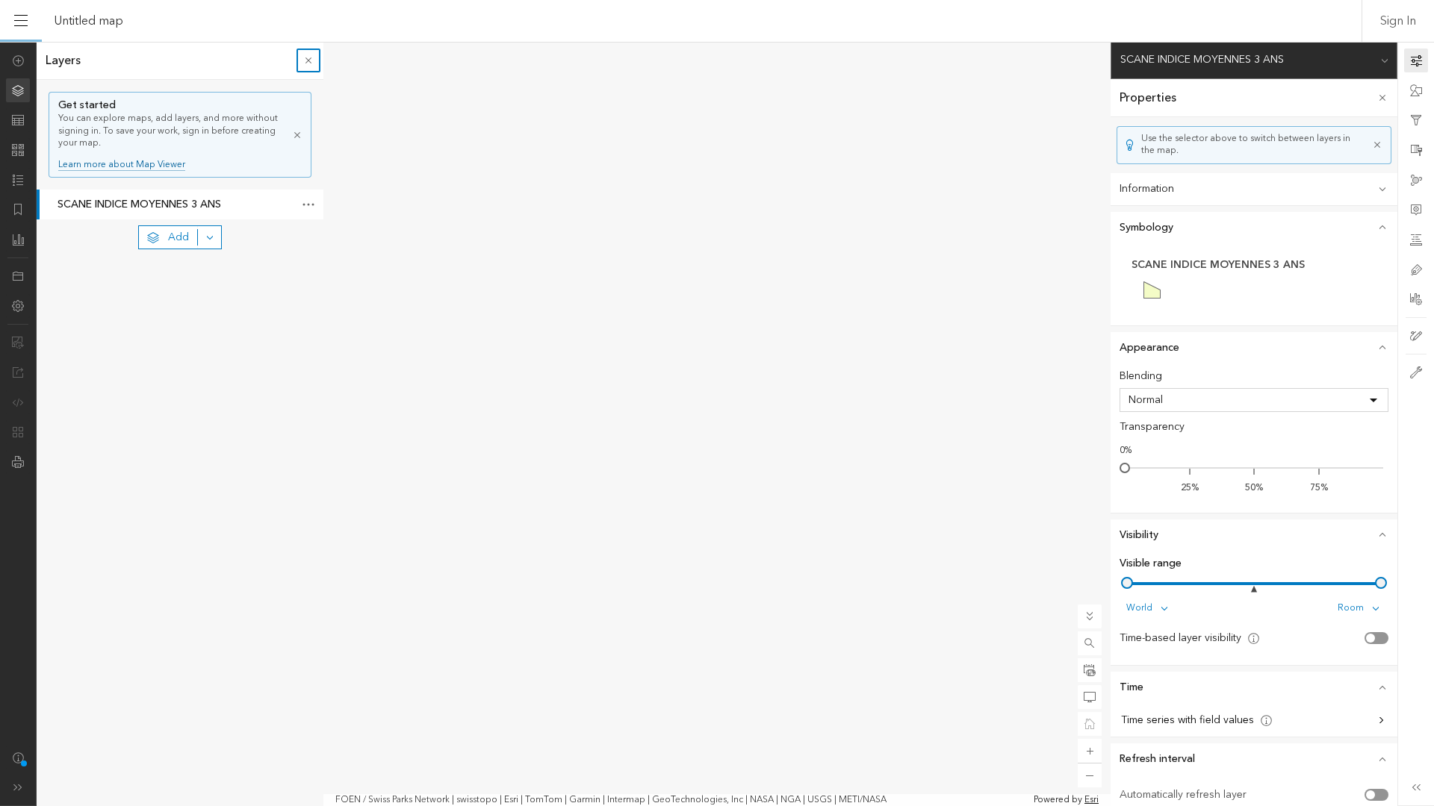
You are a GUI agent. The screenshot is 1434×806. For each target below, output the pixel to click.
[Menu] (21, 21)
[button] (1090, 643)
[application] (717, 424)
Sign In (1398, 20)
